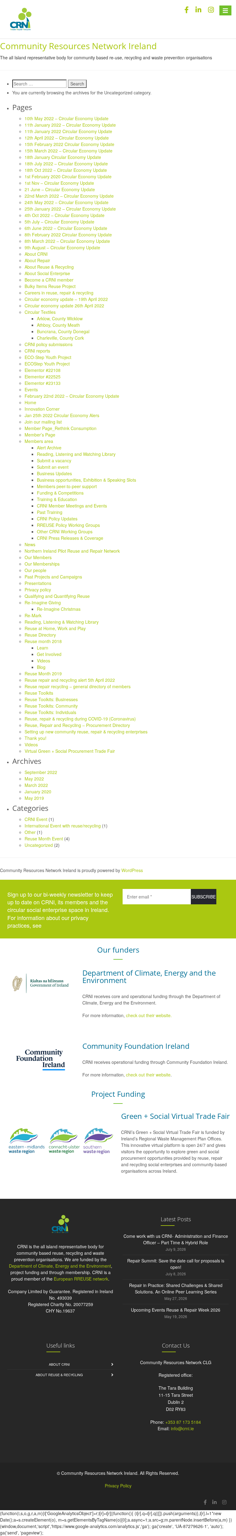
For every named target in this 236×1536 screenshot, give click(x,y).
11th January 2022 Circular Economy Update (68, 131)
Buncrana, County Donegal (63, 331)
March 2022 (36, 785)
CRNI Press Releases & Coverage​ (70, 538)
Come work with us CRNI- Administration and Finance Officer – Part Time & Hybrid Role (176, 1239)
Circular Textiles (40, 312)
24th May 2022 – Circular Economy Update (66, 202)
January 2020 (38, 791)
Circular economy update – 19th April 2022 (66, 299)
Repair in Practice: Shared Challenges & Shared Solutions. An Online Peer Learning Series (175, 1288)
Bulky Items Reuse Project (50, 286)
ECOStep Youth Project (47, 364)
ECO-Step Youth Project (48, 357)
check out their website (148, 1075)
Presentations (38, 583)
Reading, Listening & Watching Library (62, 622)
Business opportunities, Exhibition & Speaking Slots (86, 480)
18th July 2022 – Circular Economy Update (66, 163)
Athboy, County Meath (58, 325)
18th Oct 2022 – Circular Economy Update (66, 170)
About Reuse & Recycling (49, 267)
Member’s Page (40, 435)
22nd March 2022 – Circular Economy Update (69, 196)
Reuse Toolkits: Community (51, 706)
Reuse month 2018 (43, 641)
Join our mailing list (43, 422)
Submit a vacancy (54, 460)
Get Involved (49, 654)
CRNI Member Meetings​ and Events (72, 506)
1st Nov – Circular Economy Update (59, 183)
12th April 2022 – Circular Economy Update (67, 138)
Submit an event (53, 467)
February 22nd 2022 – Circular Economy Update (72, 396)
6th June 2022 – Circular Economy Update (66, 228)
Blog (41, 667)
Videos (43, 660)
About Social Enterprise (47, 273)
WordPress (132, 870)
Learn (42, 648)
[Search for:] (39, 84)
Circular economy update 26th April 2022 (64, 305)
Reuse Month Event (44, 838)
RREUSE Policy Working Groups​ (68, 525)
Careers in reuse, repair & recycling (59, 293)
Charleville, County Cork (60, 338)
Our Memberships (42, 564)
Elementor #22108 (43, 370)
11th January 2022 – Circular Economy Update (70, 125)
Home (30, 402)
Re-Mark (33, 615)
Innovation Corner (42, 409)
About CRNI (36, 254)
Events (31, 389)
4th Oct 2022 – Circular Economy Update (64, 215)
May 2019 (34, 798)
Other (30, 832)
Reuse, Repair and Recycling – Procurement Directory (77, 725)
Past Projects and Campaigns (53, 577)
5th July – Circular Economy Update (59, 222)
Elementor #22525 (43, 376)
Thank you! (35, 738)
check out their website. (149, 1015)
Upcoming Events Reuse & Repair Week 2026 (175, 1310)
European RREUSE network (81, 1279)
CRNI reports (37, 351)
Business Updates (54, 473)
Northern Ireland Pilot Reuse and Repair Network (72, 551)
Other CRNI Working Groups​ (64, 531)
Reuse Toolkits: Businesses (51, 699)
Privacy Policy (118, 1486)
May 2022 (34, 779)
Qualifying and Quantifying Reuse (57, 596)
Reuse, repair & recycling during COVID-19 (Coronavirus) (80, 719)
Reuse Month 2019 (43, 673)
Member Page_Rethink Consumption (60, 428)
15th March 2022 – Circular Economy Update (68, 151)
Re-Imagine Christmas (59, 609)
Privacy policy (38, 589)
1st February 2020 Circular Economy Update (68, 176)
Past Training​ (49, 512)
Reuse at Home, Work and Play (55, 628)
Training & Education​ (57, 499)
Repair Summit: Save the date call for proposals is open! (175, 1264)
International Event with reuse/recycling (63, 826)
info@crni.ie (182, 1428)
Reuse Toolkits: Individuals (50, 712)
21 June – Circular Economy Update (60, 189)
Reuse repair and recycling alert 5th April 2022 (70, 680)
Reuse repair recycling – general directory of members (78, 686)
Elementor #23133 (43, 383)
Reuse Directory (40, 635)
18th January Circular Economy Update (63, 157)
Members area (39, 441)
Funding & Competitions (60, 493)
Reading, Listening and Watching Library (76, 454)
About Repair (37, 260)
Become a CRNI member (49, 280)
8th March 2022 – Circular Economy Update (67, 241)
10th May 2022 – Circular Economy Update (66, 118)
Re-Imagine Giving (43, 602)
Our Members (38, 557)
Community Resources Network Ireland (78, 46)
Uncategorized (39, 845)
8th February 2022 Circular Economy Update (68, 234)
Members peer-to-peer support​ (67, 486)
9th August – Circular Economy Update (62, 247)
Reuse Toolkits (39, 693)
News (30, 544)
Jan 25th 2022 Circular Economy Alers (62, 415)
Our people (35, 570)
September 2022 (41, 772)
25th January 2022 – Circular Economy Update (70, 209)
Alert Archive (49, 447)
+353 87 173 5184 (183, 1422)
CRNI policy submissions (49, 344)
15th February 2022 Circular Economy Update (69, 144)
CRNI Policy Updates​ (57, 518)
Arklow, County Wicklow (60, 318)
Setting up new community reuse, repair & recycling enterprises (86, 732)
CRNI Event (36, 819)
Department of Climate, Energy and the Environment (60, 1266)
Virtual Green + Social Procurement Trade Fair (70, 751)
